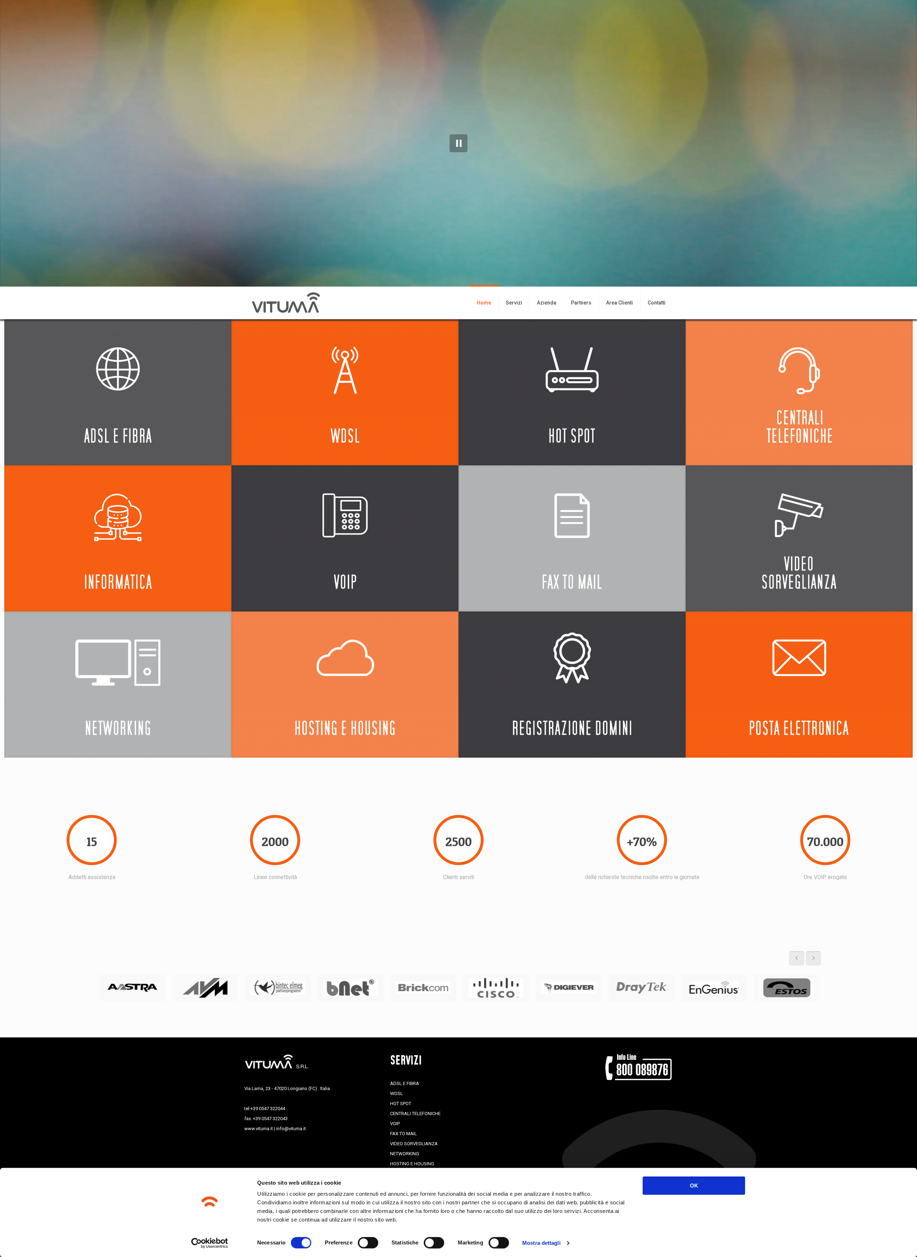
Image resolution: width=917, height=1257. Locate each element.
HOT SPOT (400, 1103)
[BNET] (350, 988)
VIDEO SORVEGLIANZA (414, 1143)
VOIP (395, 1123)
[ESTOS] (786, 988)
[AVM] (205, 988)
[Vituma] (288, 303)
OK (694, 1185)
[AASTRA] (132, 988)
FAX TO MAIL (403, 1133)
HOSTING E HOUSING (412, 1163)
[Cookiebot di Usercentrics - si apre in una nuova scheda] (209, 1243)
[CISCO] (496, 988)
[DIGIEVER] (568, 988)
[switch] (368, 1242)
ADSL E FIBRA (404, 1083)
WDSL (396, 1093)
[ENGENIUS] (714, 988)
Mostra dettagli (541, 1243)
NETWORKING (404, 1153)
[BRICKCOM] (423, 988)
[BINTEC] (277, 988)
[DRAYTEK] (641, 988)
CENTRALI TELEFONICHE (415, 1113)
